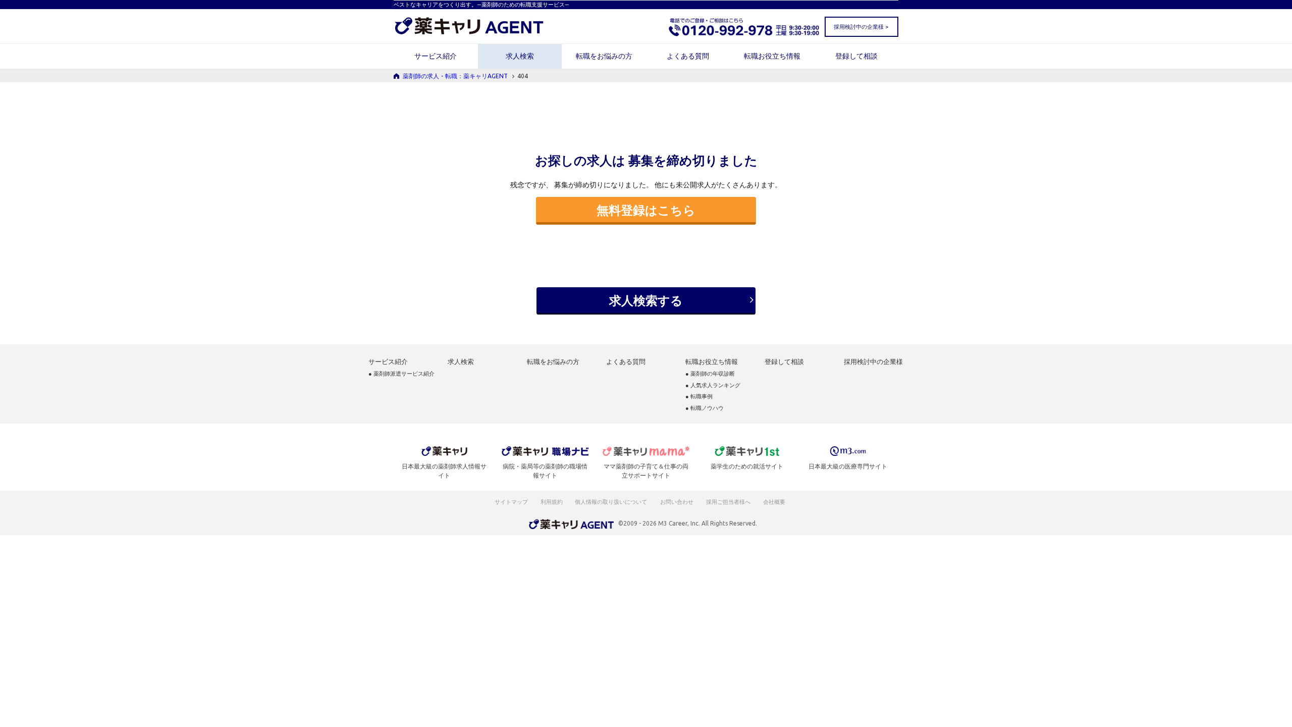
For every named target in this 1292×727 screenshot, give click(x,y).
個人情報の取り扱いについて (611, 502)
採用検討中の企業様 (873, 361)
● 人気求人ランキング (712, 385)
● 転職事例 (699, 396)
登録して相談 (856, 56)
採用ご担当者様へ (728, 502)
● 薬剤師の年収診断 (710, 374)
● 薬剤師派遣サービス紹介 (401, 374)
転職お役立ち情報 (772, 56)
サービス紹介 (435, 56)
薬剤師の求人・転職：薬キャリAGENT (455, 76)
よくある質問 (688, 56)
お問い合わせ (677, 502)
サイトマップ (511, 502)
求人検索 (520, 56)
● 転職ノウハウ (704, 408)
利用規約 (552, 502)
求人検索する (646, 300)
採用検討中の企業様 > (861, 27)
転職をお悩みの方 (604, 56)
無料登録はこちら (646, 210)
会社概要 (774, 502)
